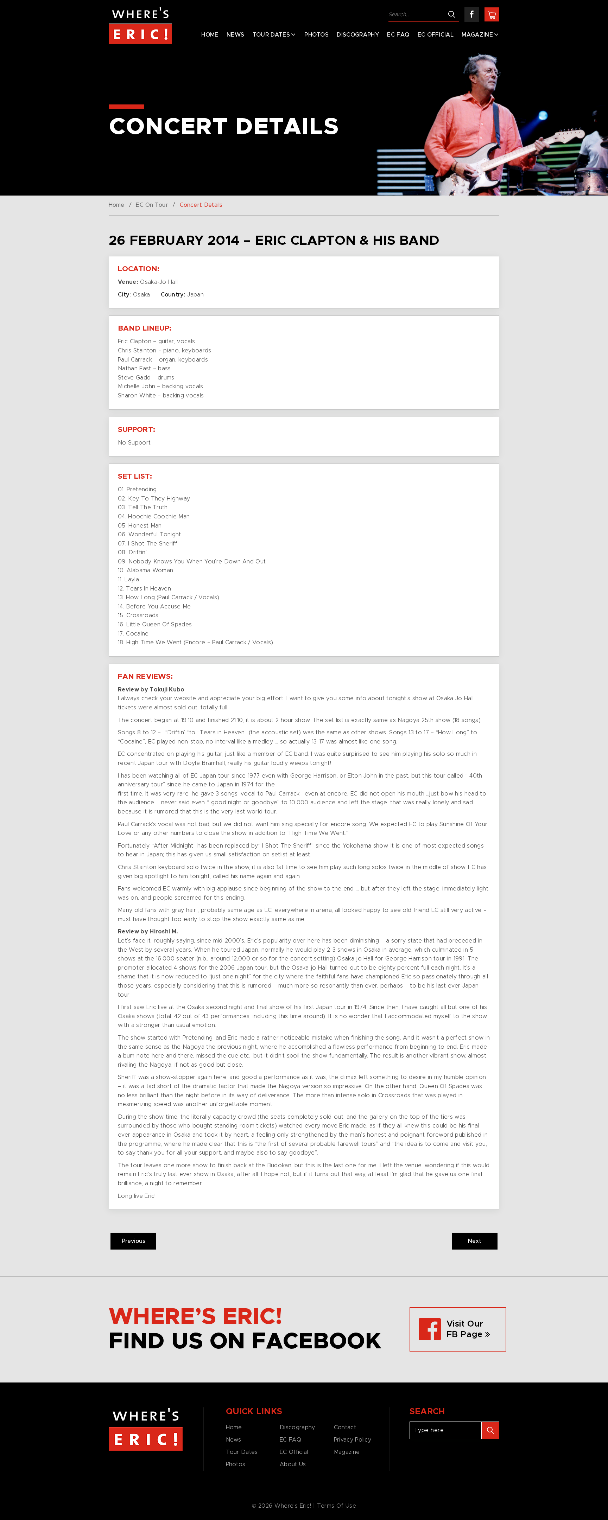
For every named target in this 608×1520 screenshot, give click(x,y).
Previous (133, 1241)
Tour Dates (271, 35)
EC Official (436, 35)
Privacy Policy (352, 1440)
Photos (316, 35)
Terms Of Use (336, 1506)
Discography (358, 35)
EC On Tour (152, 205)
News (235, 35)
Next (474, 1241)
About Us (293, 1464)
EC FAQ (398, 35)
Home (209, 35)
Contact (345, 1427)
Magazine (477, 35)
